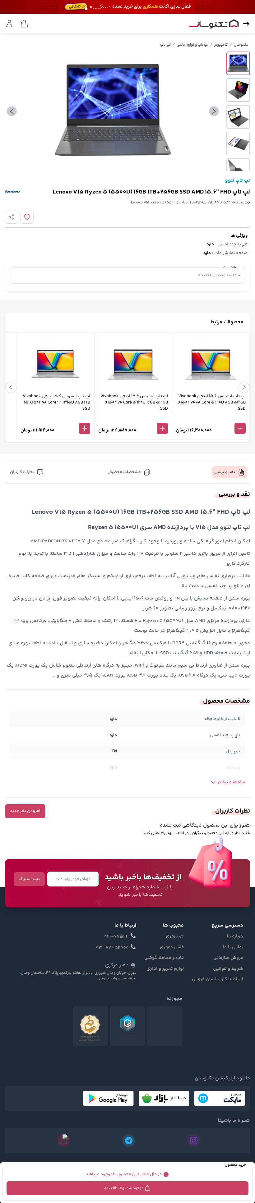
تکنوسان (241, 45)
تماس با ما (233, 947)
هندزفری (175, 936)
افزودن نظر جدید (25, 811)
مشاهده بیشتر (231, 782)
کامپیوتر (221, 45)
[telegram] (129, 1140)
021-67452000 (112, 948)
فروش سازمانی (228, 958)
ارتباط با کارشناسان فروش (217, 979)
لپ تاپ (165, 45)
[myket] (219, 1098)
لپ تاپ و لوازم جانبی (192, 45)
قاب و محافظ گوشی (164, 958)
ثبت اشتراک (29, 879)
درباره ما (235, 936)
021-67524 (116, 937)
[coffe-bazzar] (164, 1098)
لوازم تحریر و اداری (165, 968)
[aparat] (64, 1140)
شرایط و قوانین (228, 968)
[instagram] (194, 1140)
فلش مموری (172, 947)
